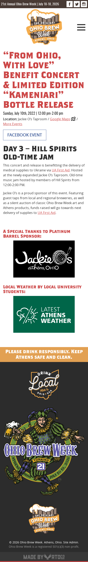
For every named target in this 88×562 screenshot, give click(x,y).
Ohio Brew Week (31, 542)
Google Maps (60, 119)
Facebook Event (24, 135)
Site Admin (70, 542)
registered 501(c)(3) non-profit (58, 547)
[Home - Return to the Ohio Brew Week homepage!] (44, 27)
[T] (77, 4)
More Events (12, 124)
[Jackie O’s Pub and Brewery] (44, 260)
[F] (70, 4)
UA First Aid (61, 170)
